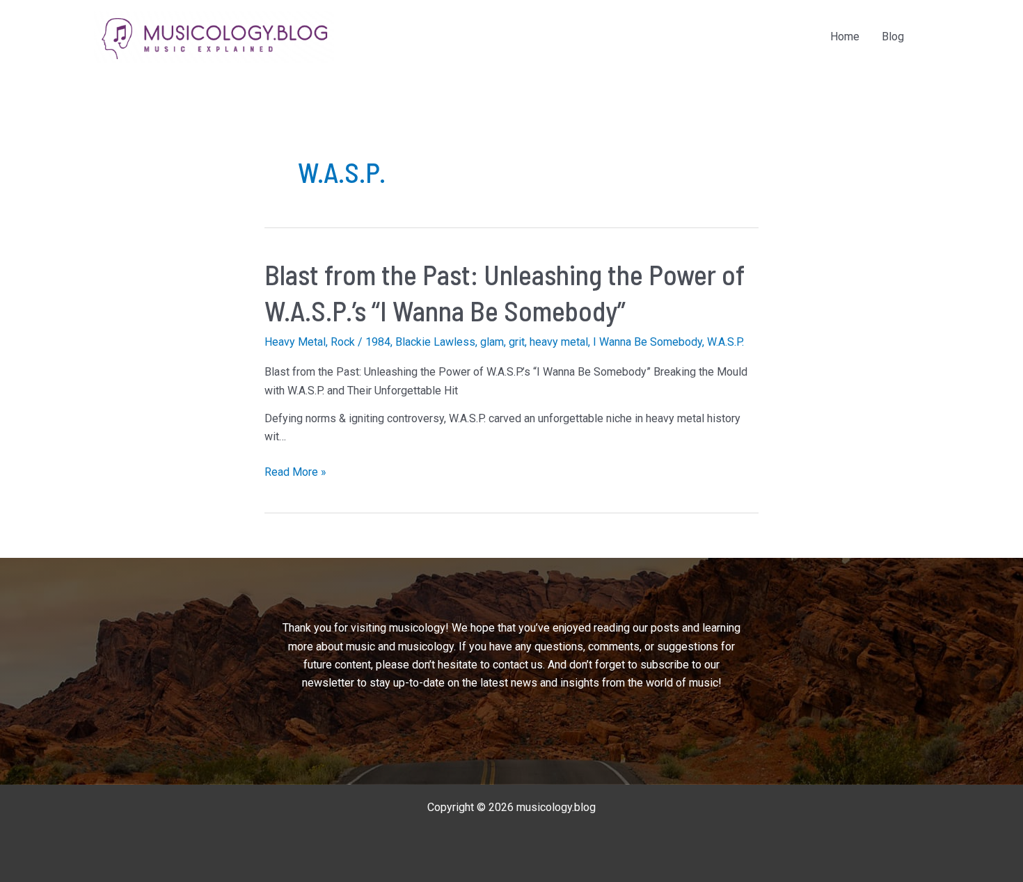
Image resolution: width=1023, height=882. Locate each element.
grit (517, 341)
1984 (377, 341)
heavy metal (559, 341)
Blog (893, 36)
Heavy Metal (295, 341)
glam (492, 341)
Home (844, 36)
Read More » (295, 473)
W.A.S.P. (725, 341)
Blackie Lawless (435, 341)
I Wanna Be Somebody (647, 341)
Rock (343, 341)
